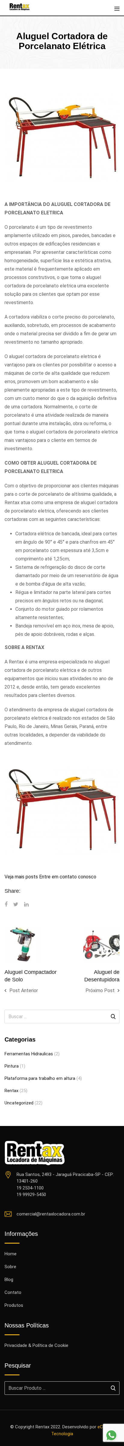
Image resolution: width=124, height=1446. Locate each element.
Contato (13, 1292)
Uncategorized (19, 1103)
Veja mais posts (21, 877)
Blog (9, 1279)
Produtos (14, 1305)
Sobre (10, 1266)
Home (11, 1253)
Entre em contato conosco (67, 877)
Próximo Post (100, 990)
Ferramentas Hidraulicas (29, 1054)
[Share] (6, 904)
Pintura (12, 1066)
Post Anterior (23, 990)
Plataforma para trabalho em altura (40, 1078)
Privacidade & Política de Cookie (36, 1345)
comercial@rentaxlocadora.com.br (51, 1214)
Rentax (11, 1090)
